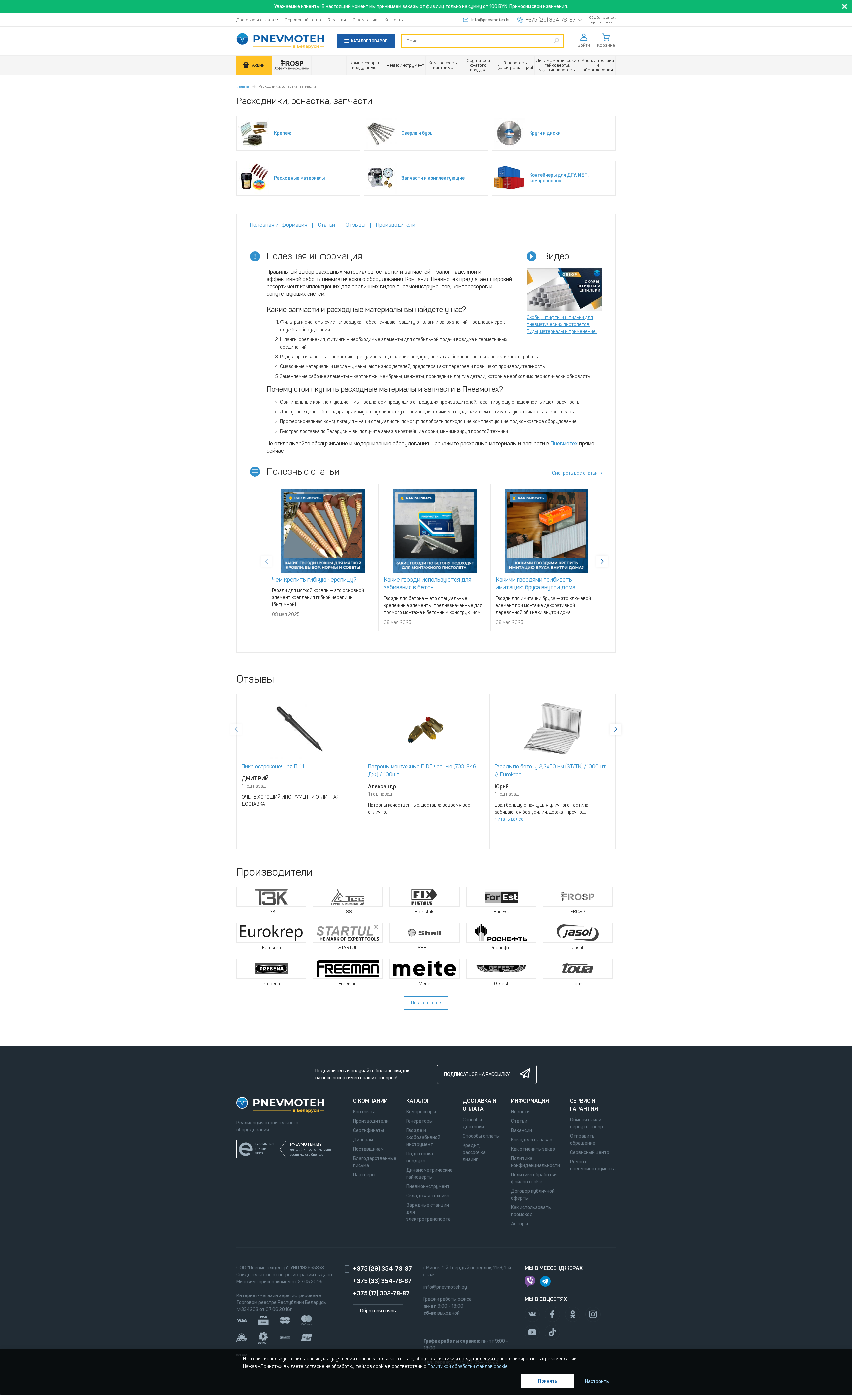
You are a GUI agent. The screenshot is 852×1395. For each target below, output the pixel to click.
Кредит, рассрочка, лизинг (475, 1152)
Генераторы (419, 1121)
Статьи (519, 1121)
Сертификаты (368, 1130)
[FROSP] (292, 65)
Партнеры (364, 1175)
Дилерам (363, 1140)
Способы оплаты (481, 1136)
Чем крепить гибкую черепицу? (314, 579)
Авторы (519, 1224)
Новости (520, 1112)
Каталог (418, 1101)
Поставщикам (368, 1149)
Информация (530, 1101)
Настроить (597, 1381)
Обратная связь (378, 1311)
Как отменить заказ (533, 1149)
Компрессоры (421, 1112)
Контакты (394, 19)
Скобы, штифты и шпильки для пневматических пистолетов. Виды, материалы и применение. (562, 324)
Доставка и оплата (255, 19)
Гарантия (337, 19)
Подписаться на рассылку (477, 1074)
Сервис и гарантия (584, 1105)
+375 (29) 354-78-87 (550, 20)
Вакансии (521, 1130)
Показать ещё (426, 1003)
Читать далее (509, 819)
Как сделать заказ (531, 1140)
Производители (371, 1121)
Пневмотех (564, 443)
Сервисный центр (303, 19)
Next (602, 561)
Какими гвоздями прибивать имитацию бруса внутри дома (535, 583)
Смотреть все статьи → (577, 473)
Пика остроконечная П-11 (273, 766)
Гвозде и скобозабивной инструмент (423, 1137)
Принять (547, 1381)
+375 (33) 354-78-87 (382, 1281)
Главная (243, 86)
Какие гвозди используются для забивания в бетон (427, 583)
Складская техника (427, 1196)
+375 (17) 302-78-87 (381, 1293)
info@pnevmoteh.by (491, 19)
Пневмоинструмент (428, 1186)
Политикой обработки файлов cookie (467, 1366)
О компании (365, 19)
